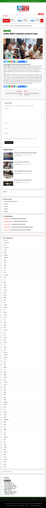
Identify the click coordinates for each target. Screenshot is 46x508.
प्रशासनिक (5, 354)
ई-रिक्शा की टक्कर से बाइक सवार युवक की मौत (23, 180)
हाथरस (5, 467)
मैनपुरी (5, 399)
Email (6, 128)
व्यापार (5, 427)
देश (20, 1)
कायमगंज (5, 30)
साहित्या (5, 449)
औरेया (5, 282)
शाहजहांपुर (5, 437)
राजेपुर (5, 407)
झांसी (4, 327)
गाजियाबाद (5, 305)
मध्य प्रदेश (5, 382)
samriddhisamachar (8, 36)
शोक (4, 442)
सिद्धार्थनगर (5, 452)
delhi (5, 245)
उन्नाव (5, 277)
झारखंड (5, 325)
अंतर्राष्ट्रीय (32, 1)
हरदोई (5, 464)
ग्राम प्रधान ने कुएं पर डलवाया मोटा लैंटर (21, 162)
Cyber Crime (6, 242)
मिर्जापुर (5, 392)
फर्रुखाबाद (5, 357)
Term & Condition (20, 505)
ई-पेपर (38, 1)
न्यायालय (5, 342)
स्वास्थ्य (5, 462)
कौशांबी (5, 297)
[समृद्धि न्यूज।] (16, 20)
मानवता (5, 389)
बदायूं (4, 359)
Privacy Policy (13, 505)
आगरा (5, 267)
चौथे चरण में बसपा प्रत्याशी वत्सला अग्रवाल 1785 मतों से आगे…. (21, 229)
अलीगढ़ (5, 265)
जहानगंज (5, 315)
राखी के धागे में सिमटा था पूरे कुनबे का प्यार (11, 201)
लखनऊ (5, 417)
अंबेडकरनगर (6, 257)
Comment (7, 108)
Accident (5, 240)
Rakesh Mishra (7, 227)
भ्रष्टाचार (5, 377)
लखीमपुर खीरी (6, 419)
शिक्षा (4, 439)
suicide (5, 252)
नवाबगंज (5, 337)
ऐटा (4, 280)
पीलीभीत (5, 347)
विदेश (36, 1)
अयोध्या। (5, 262)
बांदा (4, 369)
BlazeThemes (39, 503)
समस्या (5, 444)
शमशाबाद (5, 429)
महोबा (5, 387)
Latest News (6, 247)
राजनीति (25, 1)
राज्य (13, 1)
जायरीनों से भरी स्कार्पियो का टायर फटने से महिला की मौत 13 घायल (22, 227)
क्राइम (16, 1)
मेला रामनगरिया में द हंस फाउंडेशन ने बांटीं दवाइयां (18, 218)
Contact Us (27, 505)
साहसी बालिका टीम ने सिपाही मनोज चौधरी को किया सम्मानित (25, 153)
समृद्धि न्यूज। (22, 19)
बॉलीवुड (5, 374)
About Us (8, 505)
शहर (11, 1)
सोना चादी (5, 459)
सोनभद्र (5, 457)
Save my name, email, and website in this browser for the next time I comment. (21, 138)
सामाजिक (9, 30)
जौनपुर (5, 322)
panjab (5, 250)
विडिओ (22, 1)
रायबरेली (5, 412)
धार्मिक (5, 334)
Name (6, 123)
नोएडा (5, 339)
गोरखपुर (5, 312)
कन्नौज (5, 285)
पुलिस (5, 349)
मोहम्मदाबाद (5, 402)
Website (6, 133)
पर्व (4, 344)
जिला (5, 320)
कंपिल (5, 287)
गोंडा (4, 310)
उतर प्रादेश (6, 275)
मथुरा (5, 379)
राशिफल (5, 414)
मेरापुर (5, 397)
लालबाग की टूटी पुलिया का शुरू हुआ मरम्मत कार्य (23, 171)
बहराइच (5, 367)
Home (8, 1)
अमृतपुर (5, 260)
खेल (18, 1)
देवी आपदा (5, 330)
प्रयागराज (5, 352)
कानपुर (5, 292)
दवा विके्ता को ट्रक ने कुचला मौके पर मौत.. (21, 221)
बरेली (5, 362)
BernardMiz (6, 218)
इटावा (5, 270)
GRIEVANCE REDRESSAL (35, 505)
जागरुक (5, 317)
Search (4, 191)
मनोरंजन (29, 1)
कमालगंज (5, 290)
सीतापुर (5, 454)
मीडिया (5, 394)
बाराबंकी (5, 372)
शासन (5, 434)
